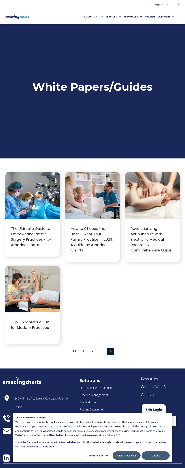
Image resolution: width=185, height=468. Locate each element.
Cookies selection (97, 455)
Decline (156, 455)
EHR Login (153, 409)
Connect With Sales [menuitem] (156, 387)
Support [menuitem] (173, 4)
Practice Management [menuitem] (94, 395)
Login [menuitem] (158, 4)
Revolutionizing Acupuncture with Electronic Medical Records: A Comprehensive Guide (152, 239)
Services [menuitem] (111, 16)
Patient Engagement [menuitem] (92, 409)
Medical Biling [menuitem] (88, 402)
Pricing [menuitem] (150, 16)
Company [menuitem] (164, 16)
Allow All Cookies (126, 455)
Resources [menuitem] (131, 16)
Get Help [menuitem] (148, 395)
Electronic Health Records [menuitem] (96, 387)
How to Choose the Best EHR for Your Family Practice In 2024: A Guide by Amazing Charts (92, 239)
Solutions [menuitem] (91, 16)
